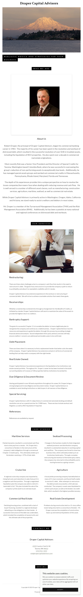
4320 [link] (34, 546)
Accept (60, 589)
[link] (39, 4)
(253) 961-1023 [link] (41, 551)
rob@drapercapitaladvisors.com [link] (41, 553)
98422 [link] (46, 548)
